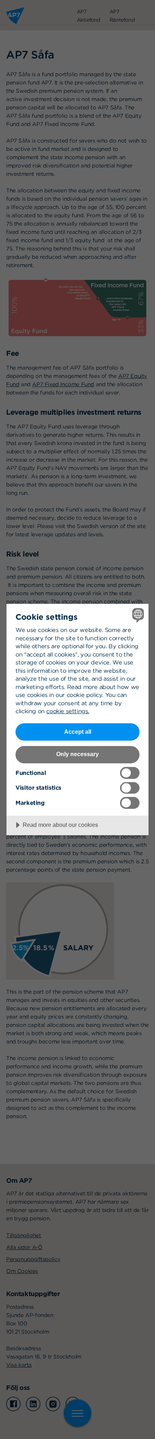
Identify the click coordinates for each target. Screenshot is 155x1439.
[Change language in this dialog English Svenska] (137, 615)
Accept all (77, 731)
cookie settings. (67, 711)
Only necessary (77, 754)
